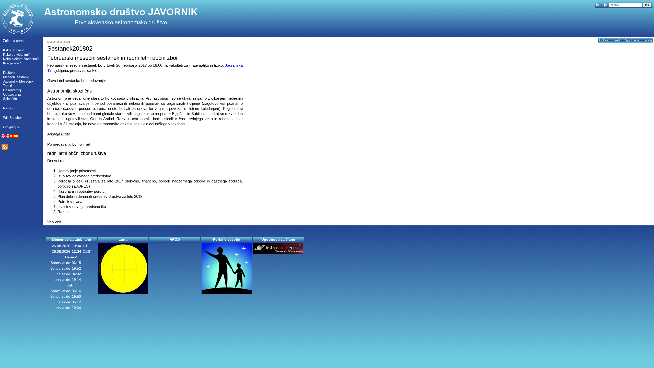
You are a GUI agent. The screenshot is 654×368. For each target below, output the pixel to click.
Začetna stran (13, 41)
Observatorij (12, 90)
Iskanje (601, 5)
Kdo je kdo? (12, 63)
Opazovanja (12, 94)
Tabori (7, 86)
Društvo (9, 73)
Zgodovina (631, 40)
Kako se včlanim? (16, 54)
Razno (8, 108)
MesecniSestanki (57, 41)
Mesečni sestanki (16, 77)
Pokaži (604, 40)
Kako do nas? (13, 50)
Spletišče (10, 99)
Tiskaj (647, 40)
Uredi (617, 40)
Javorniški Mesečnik (18, 81)
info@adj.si (11, 127)
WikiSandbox (12, 118)
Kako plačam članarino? (21, 59)
